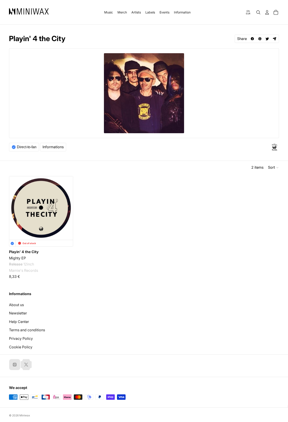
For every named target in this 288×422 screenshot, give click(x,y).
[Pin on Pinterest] (260, 39)
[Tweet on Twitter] (267, 39)
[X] (26, 364)
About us (16, 305)
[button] (273, 167)
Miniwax (24, 415)
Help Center (19, 321)
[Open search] (258, 12)
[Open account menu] (267, 12)
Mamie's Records (23, 270)
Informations (53, 147)
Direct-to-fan (26, 147)
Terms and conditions (27, 330)
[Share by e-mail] (275, 39)
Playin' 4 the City (24, 252)
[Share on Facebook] (252, 39)
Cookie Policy (20, 347)
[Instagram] (14, 364)
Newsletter (18, 313)
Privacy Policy (21, 338)
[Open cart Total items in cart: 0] (276, 12)
